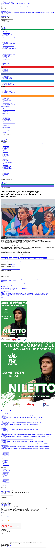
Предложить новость (5, 11)
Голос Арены (6, 70)
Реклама (51, 12)
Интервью (5, 174)
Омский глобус (6, 55)
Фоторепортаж (6, 176)
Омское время (6, 93)
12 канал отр (6, 130)
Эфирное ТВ (6, 117)
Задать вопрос (4, 493)
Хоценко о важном (7, 83)
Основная (5, 128)
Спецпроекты (20, 5)
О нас (4, 108)
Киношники (6, 99)
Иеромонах (5, 47)
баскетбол (10, 269)
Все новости (6, 465)
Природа (5, 163)
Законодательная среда (8, 84)
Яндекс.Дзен (14, 264)
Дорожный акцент (7, 77)
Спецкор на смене (7, 91)
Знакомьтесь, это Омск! (8, 46)
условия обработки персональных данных (36, 543)
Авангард (26, 5)
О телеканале (6, 455)
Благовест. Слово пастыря (9, 43)
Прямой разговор (7, 57)
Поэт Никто (6, 31)
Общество (5, 148)
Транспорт (5, 165)
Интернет (5, 121)
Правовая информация (12, 13)
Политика (5, 152)
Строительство (6, 155)
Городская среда (7, 166)
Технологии (6, 175)
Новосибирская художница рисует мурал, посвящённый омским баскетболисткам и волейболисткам (24, 257)
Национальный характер (9, 104)
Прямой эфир (4, 5)
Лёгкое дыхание (7, 98)
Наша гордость (6, 53)
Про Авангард (45, 12)
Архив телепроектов (5, 106)
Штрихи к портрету (7, 103)
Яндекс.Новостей (20, 261)
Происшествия (6, 173)
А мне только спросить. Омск (10, 37)
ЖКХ (4, 156)
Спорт (4, 149)
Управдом (5, 35)
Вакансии (5, 111)
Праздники (5, 160)
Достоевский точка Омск (9, 88)
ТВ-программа (6, 454)
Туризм (5, 170)
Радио (30, 5)
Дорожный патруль (7, 78)
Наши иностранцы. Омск (9, 54)
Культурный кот (7, 100)
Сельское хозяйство (7, 162)
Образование (6, 157)
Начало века (6, 101)
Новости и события (8, 411)
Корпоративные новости (9, 110)
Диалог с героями (7, 44)
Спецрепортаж (6, 59)
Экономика (5, 154)
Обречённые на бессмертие (9, 92)
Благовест (5, 42)
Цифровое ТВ (6, 119)
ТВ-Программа (29, 12)
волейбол (15, 269)
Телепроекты (10, 5)
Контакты (4, 13)
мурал (18, 269)
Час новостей (16, 12)
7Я (3, 36)
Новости (15, 5)
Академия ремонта (7, 90)
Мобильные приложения (9, 123)
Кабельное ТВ (6, 118)
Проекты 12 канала (7, 56)
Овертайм (5, 69)
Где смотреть (6, 115)
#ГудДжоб (5, 71)
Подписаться (3, 20)
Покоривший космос (8, 34)
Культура (5, 150)
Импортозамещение (7, 168)
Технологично (6, 63)
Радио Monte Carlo (37, 12)
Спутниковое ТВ (7, 120)
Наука (4, 172)
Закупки (5, 475)
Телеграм (13, 266)
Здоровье (5, 159)
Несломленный (6, 33)
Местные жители (7, 64)
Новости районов (7, 167)
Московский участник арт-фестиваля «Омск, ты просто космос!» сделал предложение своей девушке (24, 258)
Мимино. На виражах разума (9, 48)
